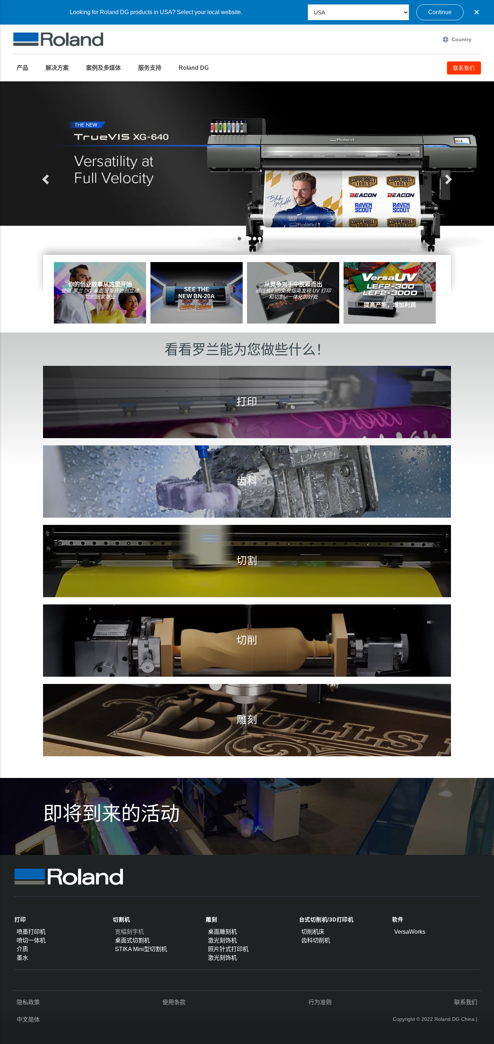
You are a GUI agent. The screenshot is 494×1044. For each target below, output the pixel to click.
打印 (20, 919)
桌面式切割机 (132, 940)
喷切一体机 (31, 940)
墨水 (22, 958)
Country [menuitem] (462, 39)
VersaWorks (409, 932)
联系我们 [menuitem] (464, 68)
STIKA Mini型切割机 (141, 949)
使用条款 (174, 1002)
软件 (398, 919)
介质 (22, 949)
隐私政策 (28, 1002)
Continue (440, 12)
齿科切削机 (315, 940)
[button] (72, 177)
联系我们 (465, 1002)
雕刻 (211, 919)
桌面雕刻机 (222, 932)
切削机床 (312, 932)
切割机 (121, 919)
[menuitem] (26, 68)
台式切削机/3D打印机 (326, 919)
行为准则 (320, 1002)
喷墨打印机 (31, 932)
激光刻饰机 (222, 940)
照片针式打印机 (228, 949)
